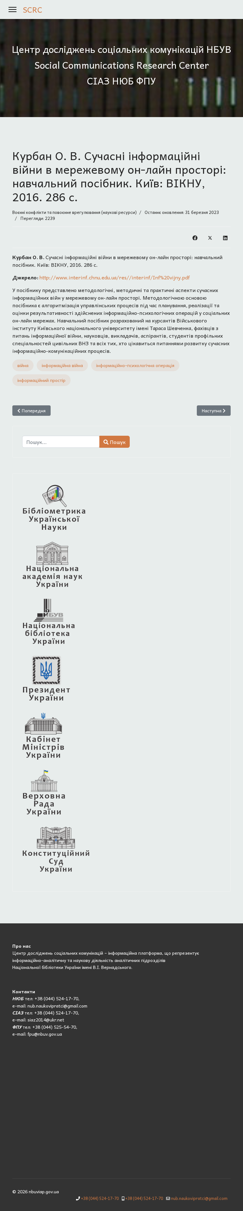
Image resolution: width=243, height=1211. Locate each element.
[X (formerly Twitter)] (210, 237)
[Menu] (12, 9)
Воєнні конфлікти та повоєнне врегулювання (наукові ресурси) (74, 212)
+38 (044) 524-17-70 (100, 1198)
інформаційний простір (41, 380)
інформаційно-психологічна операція (135, 365)
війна (22, 365)
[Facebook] (195, 237)
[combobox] (61, 442)
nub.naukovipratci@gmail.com (199, 1198)
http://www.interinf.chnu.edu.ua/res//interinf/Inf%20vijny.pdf (115, 277)
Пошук (117, 442)
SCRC (32, 9)
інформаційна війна (62, 365)
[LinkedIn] (225, 237)
